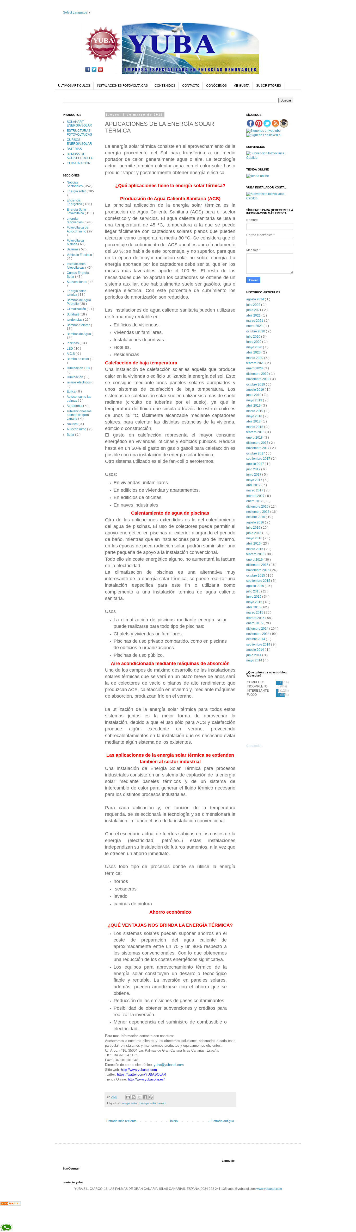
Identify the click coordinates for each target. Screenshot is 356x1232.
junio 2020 (254, 342)
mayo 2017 (254, 480)
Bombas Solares (79, 325)
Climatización (77, 309)
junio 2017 (254, 474)
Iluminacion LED (79, 368)
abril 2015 (253, 607)
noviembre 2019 (258, 379)
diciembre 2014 (257, 628)
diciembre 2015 (257, 565)
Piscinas (73, 343)
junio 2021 (254, 310)
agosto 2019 (255, 389)
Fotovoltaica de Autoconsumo (77, 229)
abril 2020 (253, 352)
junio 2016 (254, 533)
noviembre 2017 (258, 448)
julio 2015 (253, 591)
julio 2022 (253, 305)
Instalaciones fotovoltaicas (76, 265)
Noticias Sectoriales (75, 184)
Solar (71, 435)
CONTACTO (190, 85)
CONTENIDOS (165, 85)
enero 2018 (254, 437)
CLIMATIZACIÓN (78, 163)
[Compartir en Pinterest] (151, 1097)
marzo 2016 (255, 549)
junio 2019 (254, 395)
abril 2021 (253, 315)
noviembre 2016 (258, 512)
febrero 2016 (255, 554)
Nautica (72, 424)
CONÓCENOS (216, 85)
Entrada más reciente (121, 1121)
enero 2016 (254, 559)
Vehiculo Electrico (80, 255)
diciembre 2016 (257, 506)
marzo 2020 (255, 358)
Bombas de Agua (79, 334)
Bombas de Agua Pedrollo (79, 302)
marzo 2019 (255, 411)
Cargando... (254, 746)
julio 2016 (253, 527)
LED (70, 348)
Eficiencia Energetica (75, 202)
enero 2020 (254, 368)
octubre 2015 (256, 575)
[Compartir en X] (139, 1097)
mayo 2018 (254, 416)
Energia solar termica (152, 1103)
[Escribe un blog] (133, 1097)
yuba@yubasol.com (169, 1065)
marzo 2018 (255, 427)
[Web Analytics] (10, 1204)
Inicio (174, 1121)
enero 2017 (254, 501)
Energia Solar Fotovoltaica (76, 211)
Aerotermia (75, 406)
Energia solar (129, 1103)
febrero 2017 (255, 496)
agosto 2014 (255, 650)
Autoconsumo (77, 429)
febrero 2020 (255, 363)
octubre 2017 (256, 453)
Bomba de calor (78, 359)
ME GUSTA (241, 85)
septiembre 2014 (258, 644)
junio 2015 (254, 596)
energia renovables (75, 220)
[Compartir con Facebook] (145, 1097)
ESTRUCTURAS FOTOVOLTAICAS (79, 132)
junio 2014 (254, 655)
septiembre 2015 (258, 581)
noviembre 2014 (258, 634)
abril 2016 (253, 543)
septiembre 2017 (258, 458)
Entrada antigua (222, 1121)
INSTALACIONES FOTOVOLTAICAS (122, 85)
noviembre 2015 (258, 570)
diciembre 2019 (257, 374)
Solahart (73, 314)
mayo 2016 (254, 538)
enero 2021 (254, 326)
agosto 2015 (255, 586)
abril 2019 (253, 405)
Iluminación (75, 377)
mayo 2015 (254, 602)
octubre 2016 (256, 517)
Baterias (73, 249)
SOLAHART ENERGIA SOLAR (79, 123)
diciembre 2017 (257, 443)
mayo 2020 (254, 347)
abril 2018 (253, 421)
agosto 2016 (255, 522)
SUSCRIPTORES (268, 85)
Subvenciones (77, 282)
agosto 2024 (255, 299)
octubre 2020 (256, 331)
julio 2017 (253, 469)
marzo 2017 (255, 490)
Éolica (71, 391)
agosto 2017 (255, 464)
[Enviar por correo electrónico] (128, 1097)
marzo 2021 (255, 321)
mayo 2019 (254, 400)
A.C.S (71, 354)
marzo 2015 (255, 612)
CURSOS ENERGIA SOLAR (79, 141)
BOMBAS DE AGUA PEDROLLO (80, 156)
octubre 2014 (256, 639)
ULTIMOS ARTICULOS (74, 85)
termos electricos (79, 382)
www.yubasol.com (269, 1189)
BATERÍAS (74, 149)
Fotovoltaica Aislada (75, 242)
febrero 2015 (255, 618)
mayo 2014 (254, 660)
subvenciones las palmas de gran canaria (79, 415)
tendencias (75, 319)
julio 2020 (253, 336)
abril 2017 (253, 485)
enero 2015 (254, 623)
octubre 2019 (256, 384)
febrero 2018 (255, 432)
